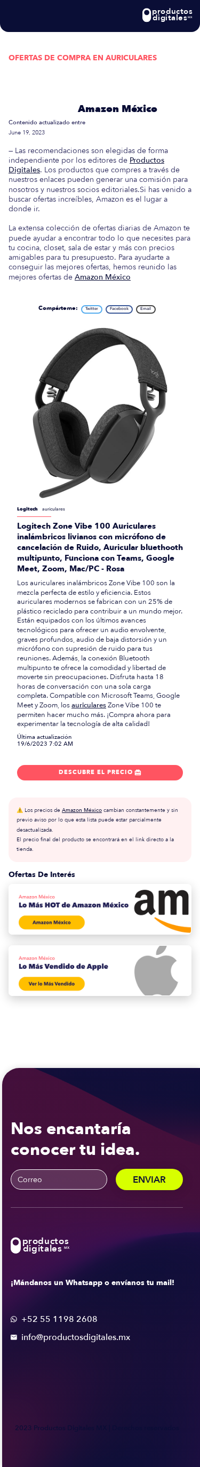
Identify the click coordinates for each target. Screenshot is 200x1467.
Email (145, 309)
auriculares (88, 705)
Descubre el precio (100, 772)
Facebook (119, 309)
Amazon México (117, 109)
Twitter (91, 309)
